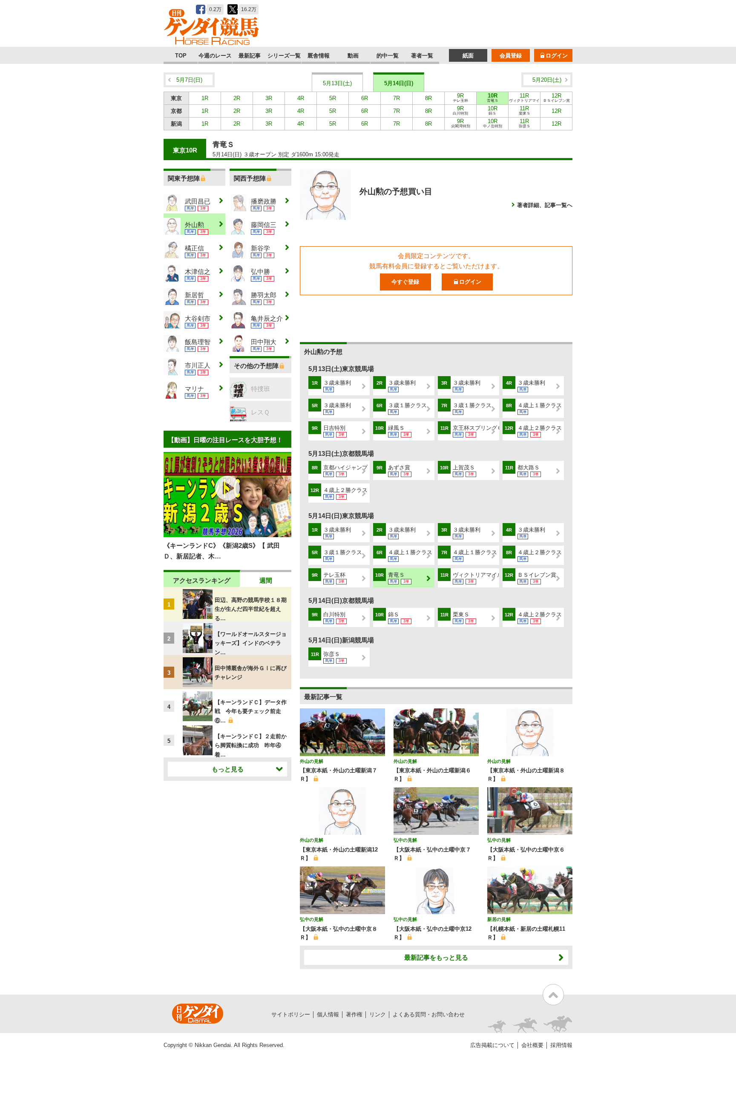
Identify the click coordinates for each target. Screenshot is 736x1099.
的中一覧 (388, 55)
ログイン (557, 55)
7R (396, 98)
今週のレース (215, 55)
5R (332, 98)
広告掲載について (492, 1045)
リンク (377, 1014)
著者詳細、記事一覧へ (544, 205)
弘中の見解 (405, 840)
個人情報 (328, 1014)
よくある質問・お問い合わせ (429, 1014)
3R (268, 98)
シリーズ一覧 (284, 55)
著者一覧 (422, 55)
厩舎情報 (319, 55)
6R (364, 98)
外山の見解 (311, 761)
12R (556, 97)
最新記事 (250, 55)
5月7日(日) (189, 80)
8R (428, 98)
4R (300, 98)
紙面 (468, 55)
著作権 (354, 1014)
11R (524, 98)
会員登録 (511, 55)
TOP (181, 55)
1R (204, 98)
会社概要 (532, 1045)
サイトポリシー (290, 1014)
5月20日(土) (546, 80)
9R (460, 97)
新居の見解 (499, 919)
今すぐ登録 (405, 282)
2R (236, 98)
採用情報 (561, 1045)
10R (492, 97)
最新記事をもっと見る (436, 957)
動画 (353, 55)
